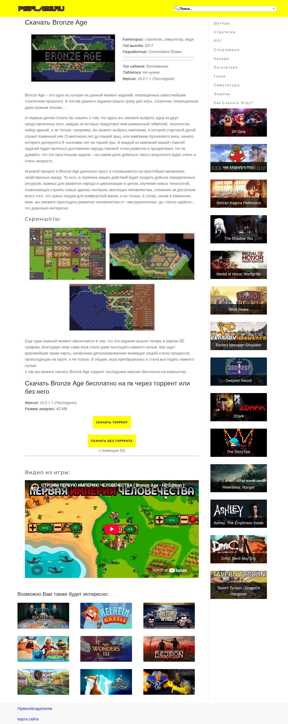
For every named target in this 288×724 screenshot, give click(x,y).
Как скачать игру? (233, 103)
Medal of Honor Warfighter (239, 273)
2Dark (239, 416)
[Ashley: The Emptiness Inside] (238, 514)
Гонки (220, 76)
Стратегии (225, 32)
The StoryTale (238, 451)
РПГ (218, 41)
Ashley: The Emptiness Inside (239, 522)
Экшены (222, 94)
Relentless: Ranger (238, 487)
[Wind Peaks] (238, 300)
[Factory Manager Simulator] (238, 336)
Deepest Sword (239, 380)
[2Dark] (238, 407)
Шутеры (222, 23)
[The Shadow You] (238, 229)
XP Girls (239, 131)
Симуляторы (227, 85)
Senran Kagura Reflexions (239, 202)
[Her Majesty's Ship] (238, 158)
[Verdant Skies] (43, 682)
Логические (226, 67)
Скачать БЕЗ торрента (112, 441)
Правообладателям (34, 708)
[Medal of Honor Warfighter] (238, 265)
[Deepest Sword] (238, 371)
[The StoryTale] (238, 443)
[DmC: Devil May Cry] (238, 549)
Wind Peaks (239, 309)
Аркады (222, 58)
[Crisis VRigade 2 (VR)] (169, 682)
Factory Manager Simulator (238, 344)
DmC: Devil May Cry (238, 558)
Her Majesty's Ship (238, 167)
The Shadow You (238, 238)
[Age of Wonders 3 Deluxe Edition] (106, 649)
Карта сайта (28, 718)
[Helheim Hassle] (106, 615)
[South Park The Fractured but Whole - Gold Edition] (169, 615)
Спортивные (227, 50)
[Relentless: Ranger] (238, 478)
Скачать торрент (112, 422)
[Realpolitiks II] (43, 615)
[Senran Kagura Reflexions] (238, 194)
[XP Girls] (238, 122)
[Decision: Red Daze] (169, 649)
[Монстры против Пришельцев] (43, 649)
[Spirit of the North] (106, 682)
